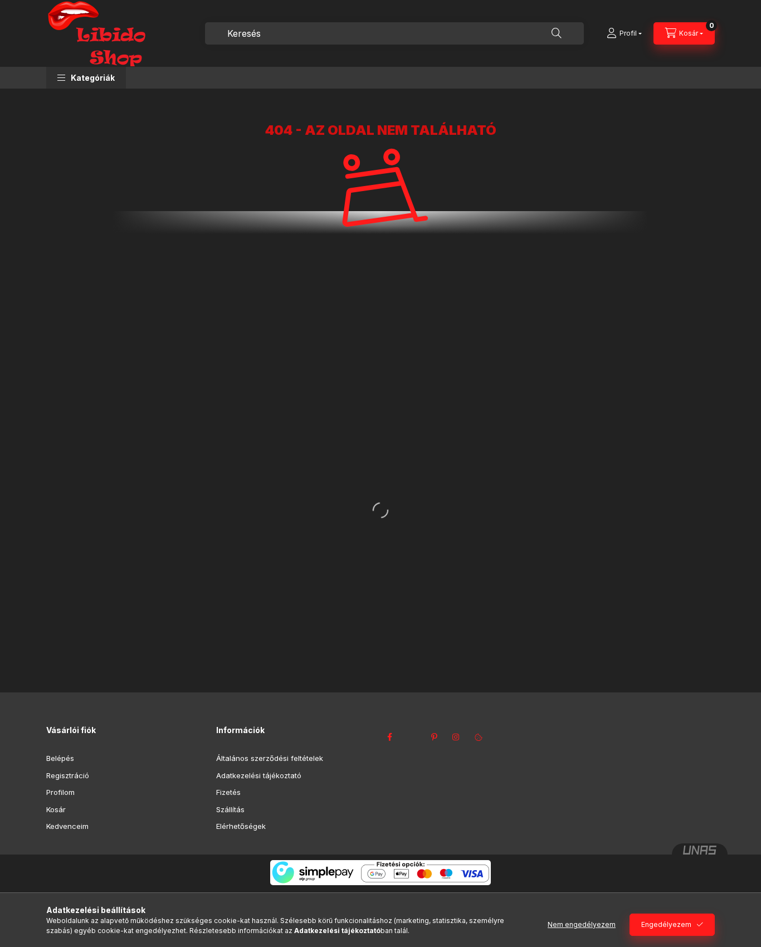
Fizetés (228, 792)
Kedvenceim (67, 826)
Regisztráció (67, 775)
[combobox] (394, 33)
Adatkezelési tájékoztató (258, 775)
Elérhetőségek (241, 826)
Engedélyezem (666, 924)
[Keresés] (556, 33)
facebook (389, 737)
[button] (86, 78)
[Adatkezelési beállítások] (478, 737)
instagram (456, 737)
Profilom (60, 792)
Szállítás (230, 809)
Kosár (56, 809)
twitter (412, 737)
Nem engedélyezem (582, 924)
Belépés (60, 758)
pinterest (434, 737)
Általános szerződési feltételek (269, 758)
